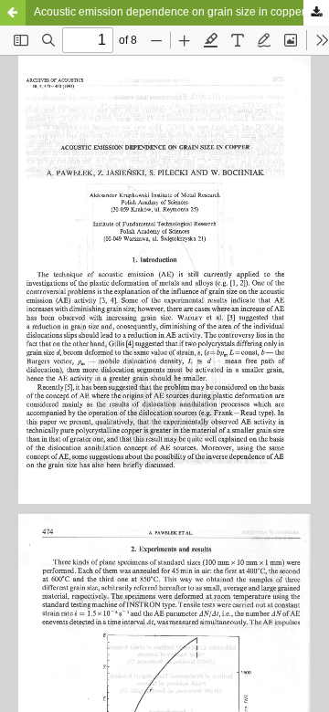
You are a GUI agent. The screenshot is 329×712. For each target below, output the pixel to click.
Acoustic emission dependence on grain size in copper (169, 11)
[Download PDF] (316, 13)
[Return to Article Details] (13, 13)
